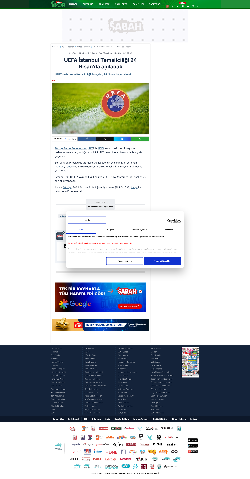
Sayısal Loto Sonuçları (94, 402)
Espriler (154, 352)
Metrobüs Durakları (125, 389)
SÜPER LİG (88, 4)
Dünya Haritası (124, 413)
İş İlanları (54, 352)
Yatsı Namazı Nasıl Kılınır (161, 372)
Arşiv (107, 419)
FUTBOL (73, 4)
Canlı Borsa (89, 348)
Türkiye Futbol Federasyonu (71, 148)
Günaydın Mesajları (158, 389)
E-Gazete (96, 419)
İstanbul (59, 166)
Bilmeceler (122, 369)
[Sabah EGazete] (190, 380)
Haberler (55, 47)
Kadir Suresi (156, 365)
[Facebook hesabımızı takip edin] (172, 6)
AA (53, 80)
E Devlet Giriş (90, 355)
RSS (86, 419)
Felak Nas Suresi (125, 379)
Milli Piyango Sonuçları (94, 399)
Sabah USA (58, 419)
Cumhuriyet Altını (58, 399)
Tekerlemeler (156, 355)
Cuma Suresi (123, 352)
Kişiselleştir (123, 261)
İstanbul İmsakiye (58, 369)
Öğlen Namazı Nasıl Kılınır (161, 382)
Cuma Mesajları (157, 413)
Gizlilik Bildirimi (159, 419)
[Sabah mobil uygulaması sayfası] (60, 235)
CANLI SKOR (121, 4)
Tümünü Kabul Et (162, 261)
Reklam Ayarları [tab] (139, 230)
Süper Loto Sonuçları (93, 396)
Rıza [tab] (81, 230)
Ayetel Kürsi (122, 358)
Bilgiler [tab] (110, 230)
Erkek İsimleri (123, 402)
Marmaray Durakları (159, 396)
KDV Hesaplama (91, 392)
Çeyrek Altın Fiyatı (58, 389)
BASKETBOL (155, 4)
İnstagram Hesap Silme (127, 372)
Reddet (87, 220)
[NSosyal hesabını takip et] (183, 6)
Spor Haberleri (68, 47)
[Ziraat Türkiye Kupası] (167, 6)
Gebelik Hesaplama (93, 389)
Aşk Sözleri (122, 392)
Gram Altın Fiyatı (58, 382)
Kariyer (193, 419)
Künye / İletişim (178, 419)
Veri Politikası (56, 348)
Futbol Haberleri (83, 47)
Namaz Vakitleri (57, 362)
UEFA (101, 148)
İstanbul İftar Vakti (58, 372)
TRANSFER (104, 4)
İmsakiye (54, 365)
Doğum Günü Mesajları (160, 392)
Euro (53, 413)
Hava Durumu (90, 362)
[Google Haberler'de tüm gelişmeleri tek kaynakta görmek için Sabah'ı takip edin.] (100, 299)
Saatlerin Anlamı (157, 399)
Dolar (53, 409)
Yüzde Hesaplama (125, 348)
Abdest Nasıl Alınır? (126, 396)
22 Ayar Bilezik (57, 402)
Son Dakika (55, 355)
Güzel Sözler (123, 365)
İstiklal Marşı (156, 409)
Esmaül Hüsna (156, 406)
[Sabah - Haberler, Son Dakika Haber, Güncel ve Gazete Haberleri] (58, 4)
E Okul (87, 352)
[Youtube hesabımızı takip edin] (188, 6)
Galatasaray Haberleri (94, 372)
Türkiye (67, 187)
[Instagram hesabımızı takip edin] (193, 6)
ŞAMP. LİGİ (138, 4)
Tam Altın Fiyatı (57, 396)
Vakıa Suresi (156, 348)
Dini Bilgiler (155, 402)
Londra (69, 166)
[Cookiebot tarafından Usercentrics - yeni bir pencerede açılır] (169, 221)
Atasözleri (122, 399)
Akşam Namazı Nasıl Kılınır (162, 375)
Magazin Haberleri (92, 409)
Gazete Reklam (121, 419)
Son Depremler (91, 365)
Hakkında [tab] (169, 230)
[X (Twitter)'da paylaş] (105, 139)
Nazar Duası (123, 375)
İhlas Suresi (155, 358)
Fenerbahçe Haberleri (93, 375)
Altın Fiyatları (56, 386)
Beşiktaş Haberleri (92, 379)
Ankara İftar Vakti (58, 375)
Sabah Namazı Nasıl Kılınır (162, 379)
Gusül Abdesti (156, 369)
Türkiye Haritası (91, 406)
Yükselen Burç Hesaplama (95, 386)
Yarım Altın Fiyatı (58, 392)
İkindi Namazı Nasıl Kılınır (161, 386)
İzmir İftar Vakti (57, 379)
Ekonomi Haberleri (92, 413)
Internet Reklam (140, 419)
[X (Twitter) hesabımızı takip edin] (178, 6)
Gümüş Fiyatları (57, 406)
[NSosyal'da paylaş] (122, 139)
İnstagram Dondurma (126, 362)
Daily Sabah (73, 419)
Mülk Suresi (155, 362)
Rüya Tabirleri (90, 358)
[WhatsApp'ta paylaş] (140, 139)
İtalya (134, 187)
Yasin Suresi (123, 355)
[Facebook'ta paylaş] (87, 139)
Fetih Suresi (122, 382)
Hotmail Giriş (123, 386)
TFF (91, 148)
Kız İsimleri (122, 409)
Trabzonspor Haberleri (94, 382)
